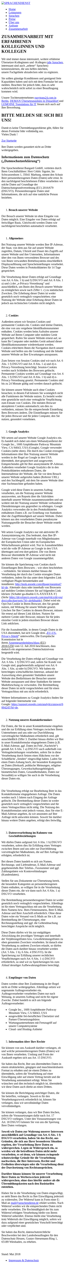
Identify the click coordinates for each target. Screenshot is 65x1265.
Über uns (14, 22)
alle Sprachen (55, 62)
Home (12, 9)
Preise (12, 19)
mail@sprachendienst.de (25, 1202)
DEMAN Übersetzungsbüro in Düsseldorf (34, 100)
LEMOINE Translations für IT (18, 104)
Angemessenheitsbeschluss (24, 642)
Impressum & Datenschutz (24, 1260)
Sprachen (14, 15)
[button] (9, 140)
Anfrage (13, 25)
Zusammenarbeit (18, 28)
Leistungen (15, 12)
